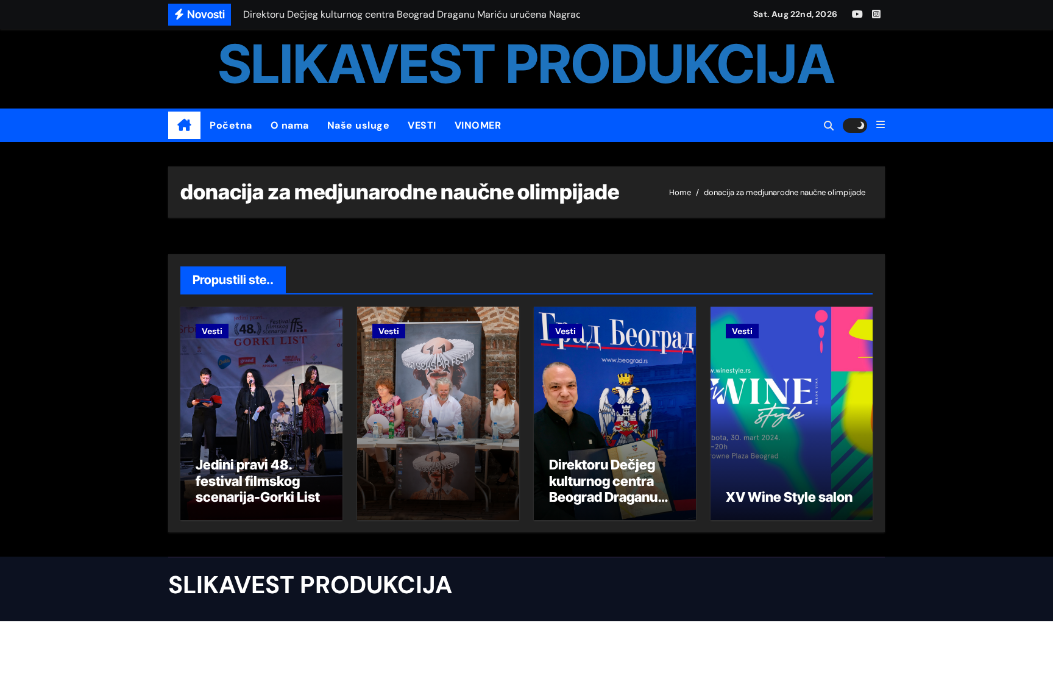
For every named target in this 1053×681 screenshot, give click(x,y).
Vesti (212, 331)
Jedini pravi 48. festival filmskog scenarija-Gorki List (258, 481)
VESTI (422, 125)
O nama (290, 125)
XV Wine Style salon (789, 497)
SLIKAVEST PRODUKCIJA (526, 64)
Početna (231, 125)
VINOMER (478, 125)
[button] (880, 125)
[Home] (184, 126)
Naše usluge (358, 125)
